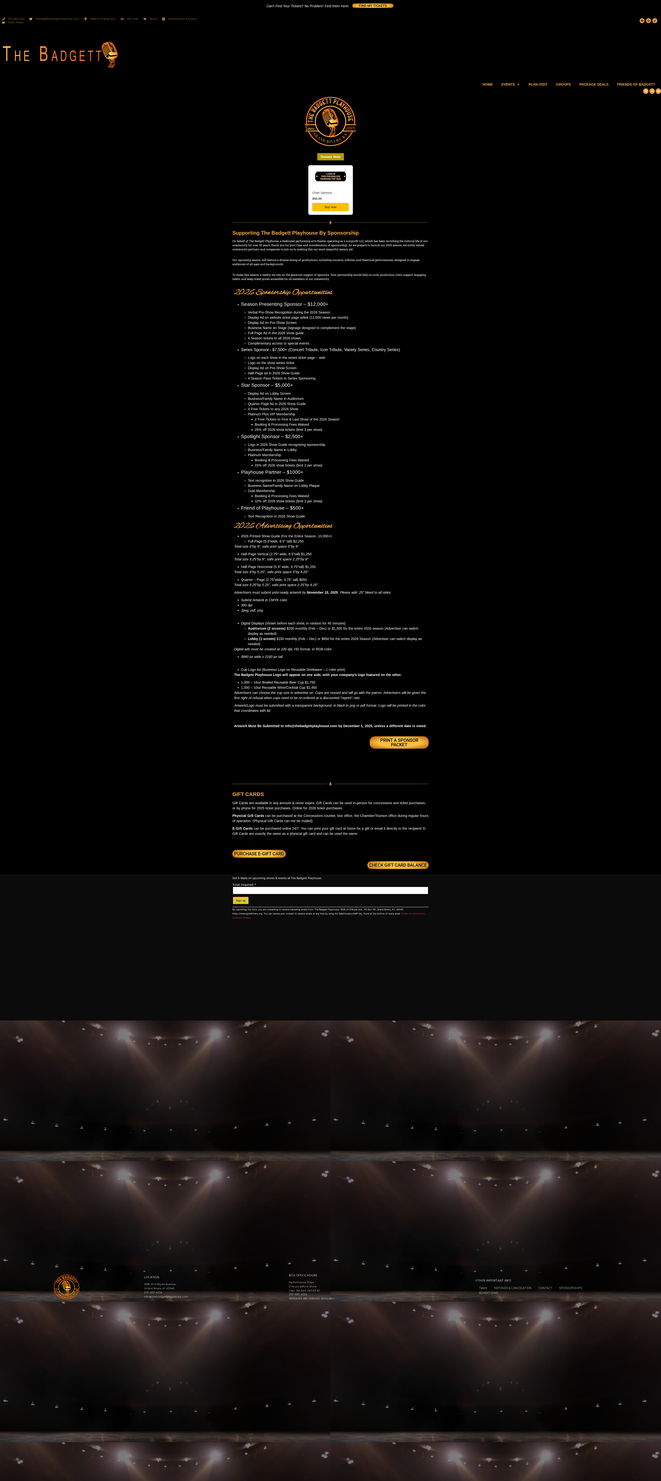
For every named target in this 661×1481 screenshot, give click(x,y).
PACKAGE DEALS (593, 84)
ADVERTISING (488, 1293)
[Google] (648, 20)
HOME (487, 84)
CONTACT (545, 1288)
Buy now (331, 207)
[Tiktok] (654, 20)
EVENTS (508, 84)
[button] (646, 91)
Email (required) (244, 884)
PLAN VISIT (538, 84)
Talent (483, 1288)
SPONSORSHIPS (570, 1288)
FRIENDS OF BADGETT (636, 84)
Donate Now (330, 157)
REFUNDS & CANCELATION (513, 1288)
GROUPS (563, 84)
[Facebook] (642, 20)
